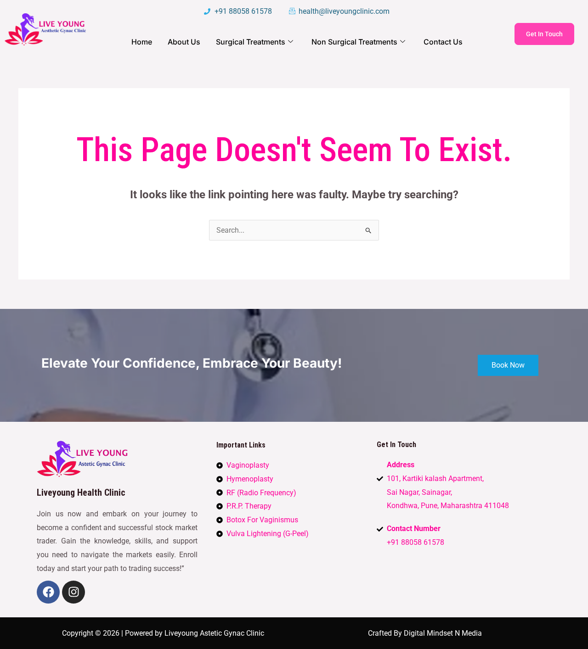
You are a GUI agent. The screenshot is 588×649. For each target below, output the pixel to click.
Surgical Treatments (250, 41)
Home (141, 41)
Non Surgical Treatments (354, 41)
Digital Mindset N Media (443, 633)
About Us (184, 41)
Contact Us (443, 41)
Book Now (508, 365)
